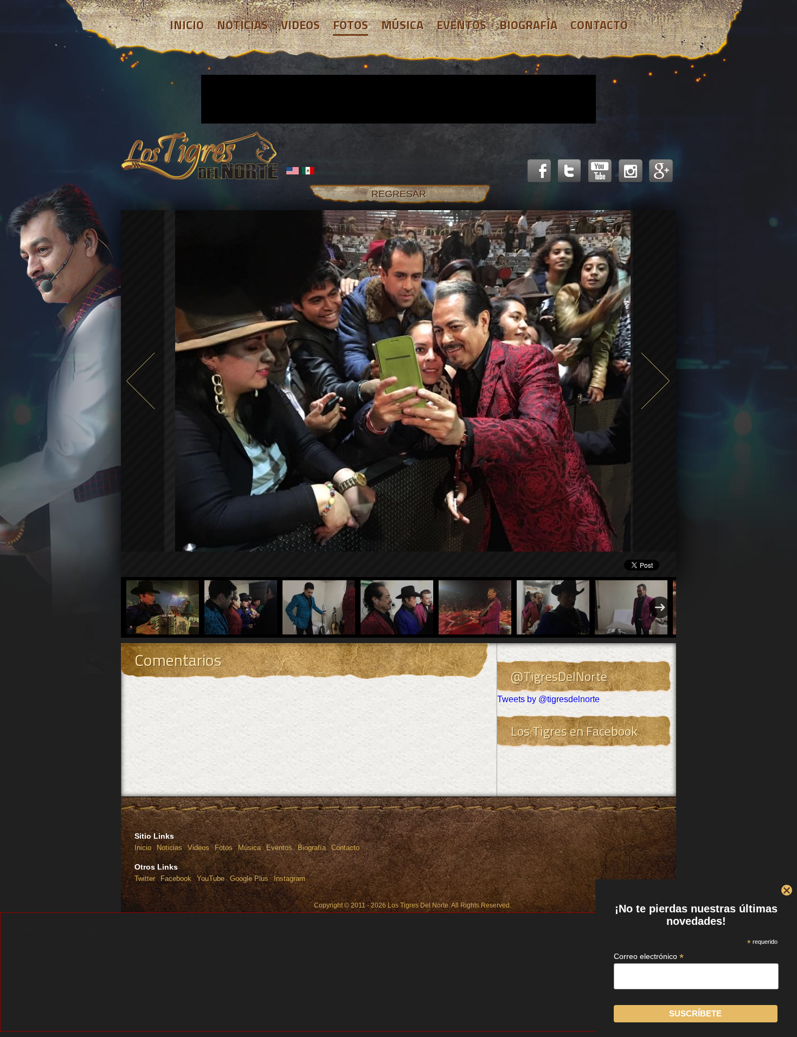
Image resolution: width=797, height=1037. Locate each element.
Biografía (312, 848)
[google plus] (661, 171)
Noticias (169, 848)
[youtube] (600, 171)
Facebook (175, 878)
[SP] (308, 170)
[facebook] (539, 171)
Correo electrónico (649, 956)
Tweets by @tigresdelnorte (548, 699)
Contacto (345, 848)
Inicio (142, 848)
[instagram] (630, 171)
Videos (198, 848)
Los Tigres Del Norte (199, 156)
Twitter (144, 878)
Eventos (279, 848)
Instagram (289, 878)
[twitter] (570, 171)
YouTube (210, 878)
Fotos (224, 848)
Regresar (398, 194)
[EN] (292, 170)
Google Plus (249, 878)
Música (249, 848)
